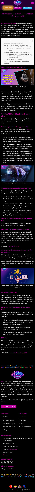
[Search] (32, 3)
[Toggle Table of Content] (30, 40)
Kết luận (7, 63)
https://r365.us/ (12, 449)
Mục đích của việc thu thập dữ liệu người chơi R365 (19, 49)
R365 (2, 381)
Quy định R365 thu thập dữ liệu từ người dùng (16, 45)
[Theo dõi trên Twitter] (5, 462)
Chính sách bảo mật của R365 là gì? (14, 43)
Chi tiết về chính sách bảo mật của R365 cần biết (17, 52)
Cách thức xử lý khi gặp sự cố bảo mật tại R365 (17, 61)
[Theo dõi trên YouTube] (11, 462)
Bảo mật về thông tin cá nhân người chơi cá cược (20, 54)
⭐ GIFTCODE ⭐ (8, 8)
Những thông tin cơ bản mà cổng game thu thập (20, 47)
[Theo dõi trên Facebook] (2, 462)
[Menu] (2, 3)
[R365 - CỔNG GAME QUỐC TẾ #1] (17, 3)
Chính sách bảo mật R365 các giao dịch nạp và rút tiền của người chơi (20, 56)
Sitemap (5, 455)
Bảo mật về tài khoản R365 (15, 59)
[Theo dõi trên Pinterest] (8, 462)
